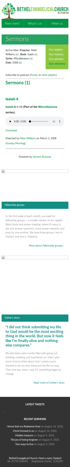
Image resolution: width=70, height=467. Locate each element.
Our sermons (57, 63)
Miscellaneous (47, 107)
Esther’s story (12, 318)
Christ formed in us (23, 431)
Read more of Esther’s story (49, 383)
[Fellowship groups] (35, 172)
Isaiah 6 (12, 98)
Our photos (56, 59)
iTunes (33, 75)
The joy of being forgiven (24, 440)
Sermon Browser (42, 157)
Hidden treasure (24, 435)
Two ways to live (24, 444)
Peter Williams (28, 138)
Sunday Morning (15, 143)
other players (49, 75)
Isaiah (9, 107)
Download (11, 130)
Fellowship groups (14, 205)
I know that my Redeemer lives (23, 426)
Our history (56, 54)
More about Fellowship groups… (46, 246)
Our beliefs (56, 49)
